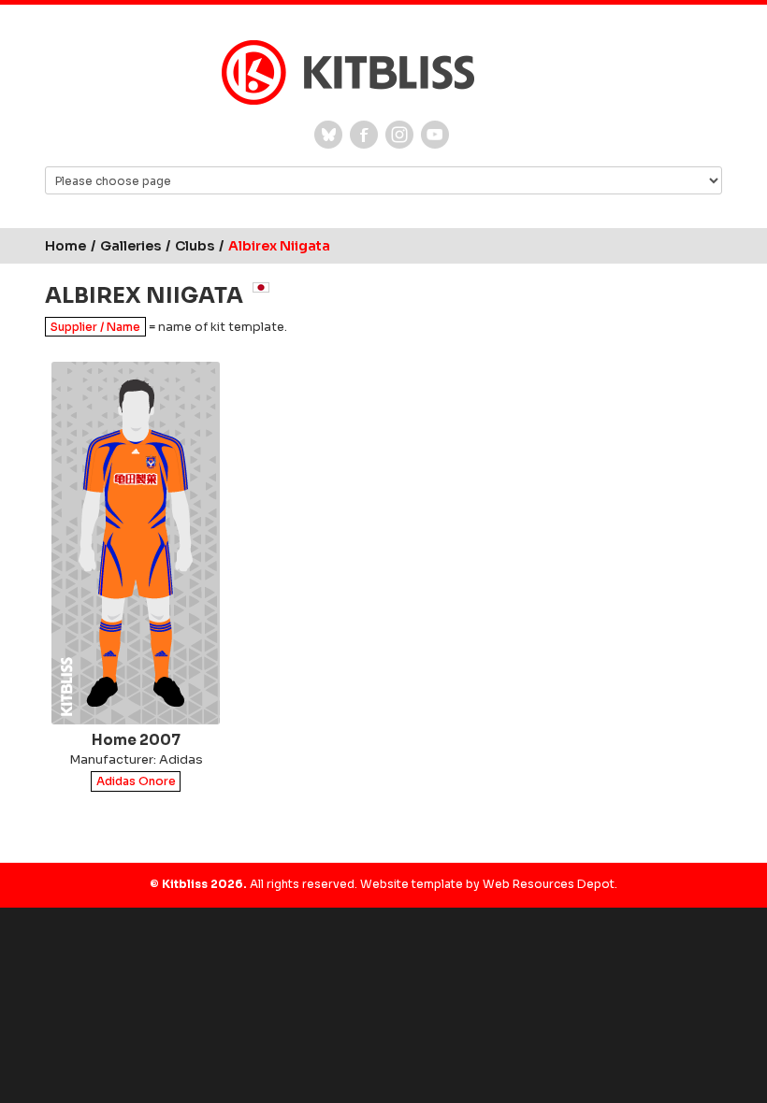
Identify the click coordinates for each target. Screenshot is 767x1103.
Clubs (194, 245)
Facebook (364, 135)
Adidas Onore (136, 782)
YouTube (435, 135)
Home (65, 245)
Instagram (399, 135)
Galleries (130, 245)
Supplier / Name (95, 327)
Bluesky (328, 135)
